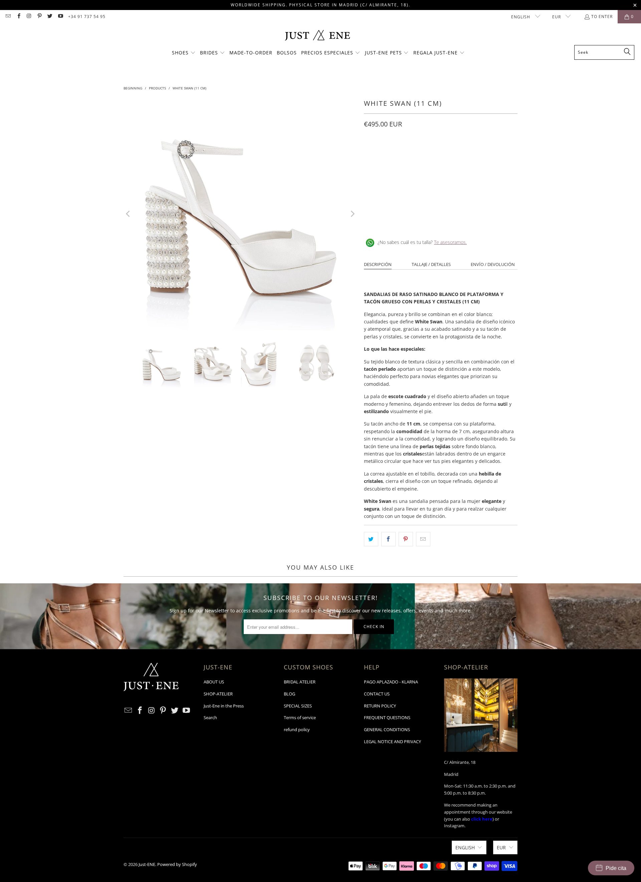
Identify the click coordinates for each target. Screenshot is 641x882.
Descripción (378, 264)
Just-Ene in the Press (224, 706)
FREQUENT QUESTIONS (387, 717)
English (521, 17)
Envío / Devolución (493, 264)
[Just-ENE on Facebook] (18, 16)
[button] (184, 53)
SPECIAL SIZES (298, 706)
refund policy (297, 729)
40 (450, 154)
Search (210, 717)
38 (418, 154)
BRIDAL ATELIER (299, 682)
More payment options (480, 195)
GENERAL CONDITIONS (387, 729)
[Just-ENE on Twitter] (49, 16)
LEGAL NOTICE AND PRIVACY (392, 742)
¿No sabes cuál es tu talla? (422, 242)
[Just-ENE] (317, 36)
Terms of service (300, 717)
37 (402, 154)
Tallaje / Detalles (431, 264)
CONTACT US (377, 694)
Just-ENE (147, 864)
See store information (391, 220)
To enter (602, 16)
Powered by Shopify (177, 864)
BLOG (289, 694)
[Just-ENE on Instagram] (29, 16)
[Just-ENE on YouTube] (60, 16)
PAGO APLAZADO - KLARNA (391, 682)
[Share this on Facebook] (388, 539)
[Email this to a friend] (423, 539)
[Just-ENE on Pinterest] (39, 16)
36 (386, 154)
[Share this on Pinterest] (406, 539)
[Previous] (128, 214)
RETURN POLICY (380, 706)
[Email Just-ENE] (8, 16)
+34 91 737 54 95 (86, 16)
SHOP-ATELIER (218, 694)
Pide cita (616, 868)
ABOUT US (214, 682)
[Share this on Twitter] (371, 539)
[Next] (352, 214)
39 (434, 154)
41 (466, 154)
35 (370, 154)
